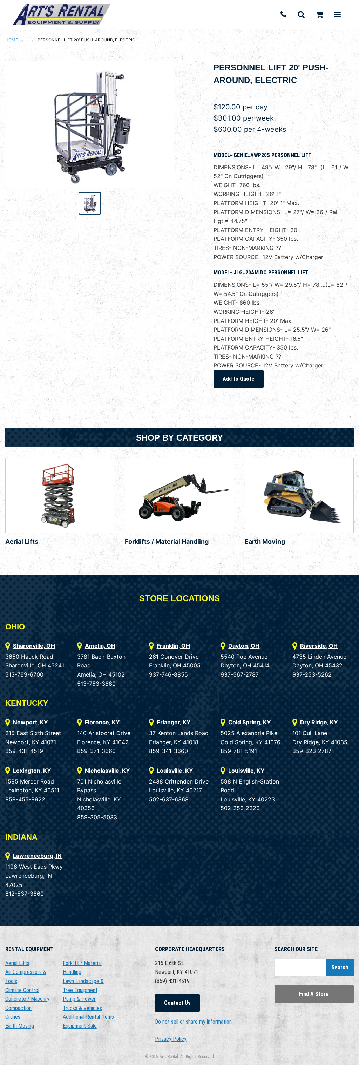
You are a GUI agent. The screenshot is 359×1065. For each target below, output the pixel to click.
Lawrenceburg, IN (37, 855)
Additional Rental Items (88, 1016)
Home (11, 39)
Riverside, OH (319, 645)
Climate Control (22, 990)
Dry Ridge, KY (319, 722)
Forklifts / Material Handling (167, 541)
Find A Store (314, 994)
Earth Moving (265, 541)
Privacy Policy (171, 1039)
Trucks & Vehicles (82, 1008)
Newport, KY (30, 722)
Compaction (18, 1008)
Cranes (12, 1016)
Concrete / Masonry (27, 999)
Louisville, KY (175, 770)
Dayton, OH (243, 645)
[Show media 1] (90, 203)
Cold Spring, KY (249, 722)
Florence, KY (102, 722)
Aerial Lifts (21, 541)
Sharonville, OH (34, 645)
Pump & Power (79, 999)
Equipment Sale (80, 1026)
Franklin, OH (173, 645)
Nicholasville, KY (107, 770)
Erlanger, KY (174, 722)
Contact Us (177, 1002)
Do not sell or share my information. (194, 1021)
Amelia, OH (100, 645)
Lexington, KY (32, 770)
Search (339, 967)
